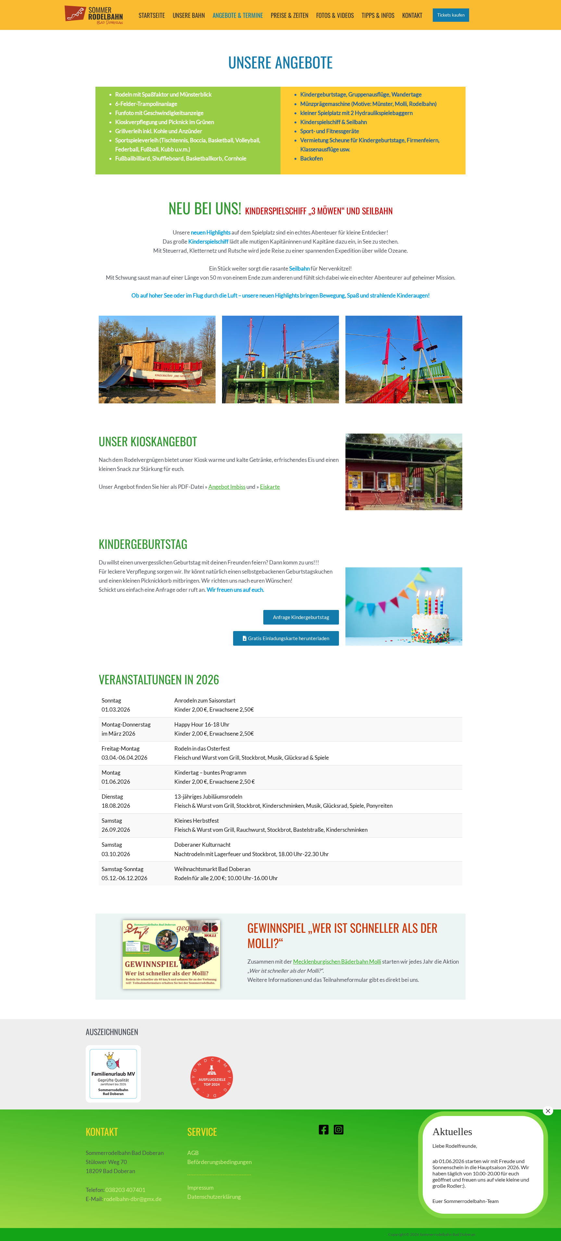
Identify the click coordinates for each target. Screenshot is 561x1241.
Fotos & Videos (335, 14)
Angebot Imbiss (226, 486)
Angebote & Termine (238, 14)
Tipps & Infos (378, 14)
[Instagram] (338, 1129)
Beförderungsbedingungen (219, 1162)
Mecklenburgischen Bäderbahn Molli (337, 961)
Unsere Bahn (189, 14)
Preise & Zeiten (289, 14)
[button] (451, 15)
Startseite (152, 14)
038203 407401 (125, 1189)
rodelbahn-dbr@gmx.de (133, 1199)
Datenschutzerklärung (214, 1196)
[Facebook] (323, 1129)
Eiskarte (270, 486)
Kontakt (412, 14)
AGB (193, 1152)
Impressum (200, 1187)
